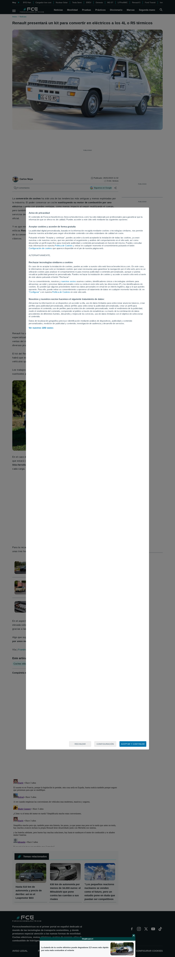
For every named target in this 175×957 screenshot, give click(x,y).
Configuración (105, 744)
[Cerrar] (133, 935)
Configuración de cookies (40, 248)
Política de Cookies (64, 245)
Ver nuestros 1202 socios (41, 328)
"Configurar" (34, 292)
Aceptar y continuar (133, 744)
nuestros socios (68, 281)
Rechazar (80, 744)
